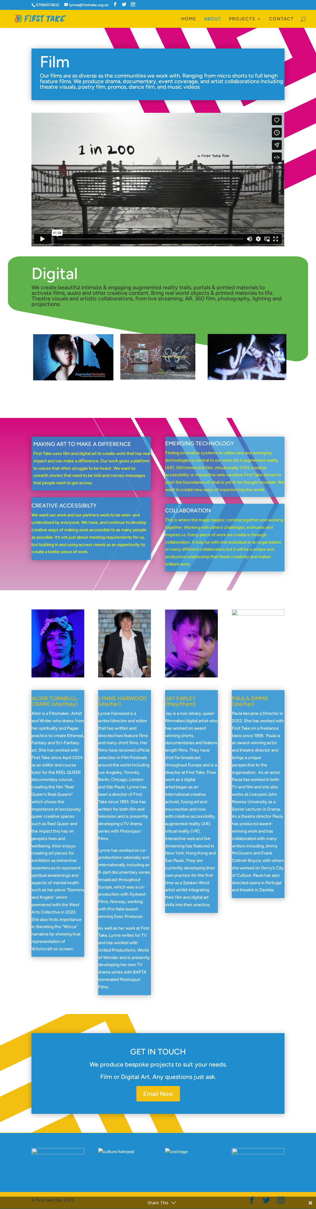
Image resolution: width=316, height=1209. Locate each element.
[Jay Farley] (191, 676)
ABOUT (212, 19)
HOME (188, 19)
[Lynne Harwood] (124, 676)
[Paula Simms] (258, 614)
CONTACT (281, 19)
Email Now (158, 1093)
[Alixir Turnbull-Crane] (57, 676)
